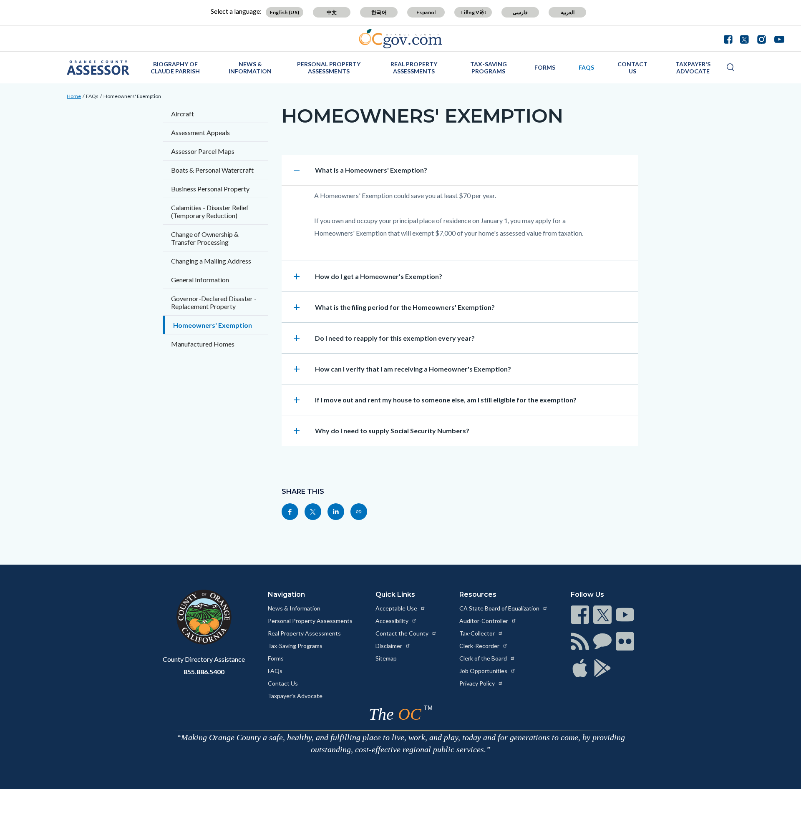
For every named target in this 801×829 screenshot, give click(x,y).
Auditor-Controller (484, 620)
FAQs (586, 67)
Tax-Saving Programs (488, 67)
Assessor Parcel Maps (202, 151)
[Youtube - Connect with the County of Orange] (777, 38)
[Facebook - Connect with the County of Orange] (730, 38)
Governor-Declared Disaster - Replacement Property (214, 302)
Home (74, 96)
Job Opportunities (484, 670)
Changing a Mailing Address (211, 261)
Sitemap (386, 658)
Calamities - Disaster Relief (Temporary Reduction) (210, 211)
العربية (567, 12)
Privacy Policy (477, 683)
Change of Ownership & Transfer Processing (205, 238)
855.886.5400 (204, 672)
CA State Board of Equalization (500, 608)
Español (426, 12)
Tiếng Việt (473, 12)
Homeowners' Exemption (132, 96)
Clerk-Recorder (480, 645)
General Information (200, 280)
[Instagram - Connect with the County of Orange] (762, 38)
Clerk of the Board (483, 658)
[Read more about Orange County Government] (401, 38)
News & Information (250, 67)
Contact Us (632, 67)
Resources (477, 594)
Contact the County (402, 633)
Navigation (286, 594)
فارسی (520, 12)
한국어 (379, 12)
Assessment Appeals (200, 132)
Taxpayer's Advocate (692, 67)
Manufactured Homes (202, 344)
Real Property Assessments (413, 67)
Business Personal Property (210, 189)
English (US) (285, 12)
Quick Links (395, 594)
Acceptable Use (396, 608)
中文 (332, 12)
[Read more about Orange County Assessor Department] (98, 67)
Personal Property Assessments (328, 67)
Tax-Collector (477, 633)
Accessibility (392, 620)
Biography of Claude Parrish (175, 67)
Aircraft (182, 114)
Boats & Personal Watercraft (212, 170)
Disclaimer (389, 645)
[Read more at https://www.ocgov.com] (204, 617)
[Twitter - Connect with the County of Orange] (744, 38)
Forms (544, 67)
